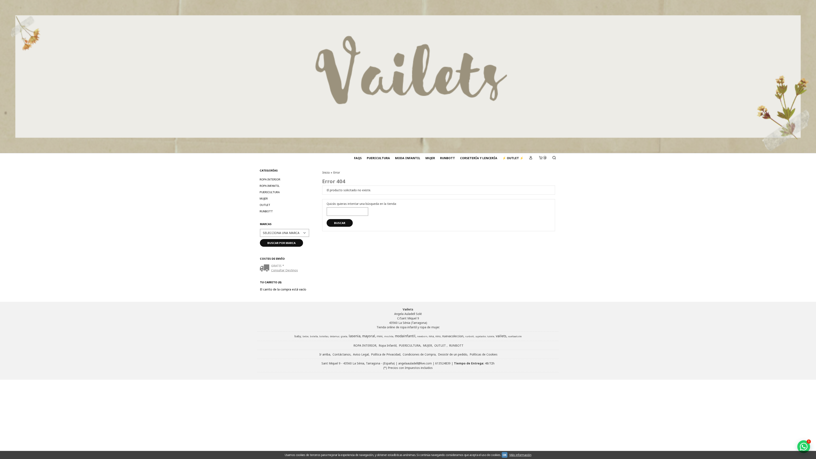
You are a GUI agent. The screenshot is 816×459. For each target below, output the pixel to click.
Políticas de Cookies (483, 354)
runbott (469, 336)
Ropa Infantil (269, 186)
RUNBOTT (447, 158)
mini (379, 336)
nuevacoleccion (452, 336)
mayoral (368, 336)
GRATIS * (277, 266)
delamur (334, 336)
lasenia (354, 336)
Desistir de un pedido (452, 354)
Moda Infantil (407, 158)
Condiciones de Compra (419, 354)
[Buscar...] (554, 158)
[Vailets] (408, 76)
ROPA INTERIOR (270, 179)
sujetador (480, 336)
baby (298, 336)
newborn (422, 336)
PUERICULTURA (378, 158)
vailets (501, 336)
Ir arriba (324, 354)
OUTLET (265, 205)
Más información (520, 455)
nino (438, 336)
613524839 (442, 363)
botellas (323, 336)
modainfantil (405, 336)
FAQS (358, 158)
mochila (388, 336)
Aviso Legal (361, 354)
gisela (344, 336)
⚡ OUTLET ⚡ (512, 158)
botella (314, 336)
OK (505, 455)
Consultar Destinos (284, 270)
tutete (490, 336)
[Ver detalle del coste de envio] (265, 268)
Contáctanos (342, 354)
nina (431, 336)
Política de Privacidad (385, 354)
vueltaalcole (515, 336)
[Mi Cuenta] (531, 158)
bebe (306, 336)
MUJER (430, 158)
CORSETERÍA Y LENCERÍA (478, 158)
